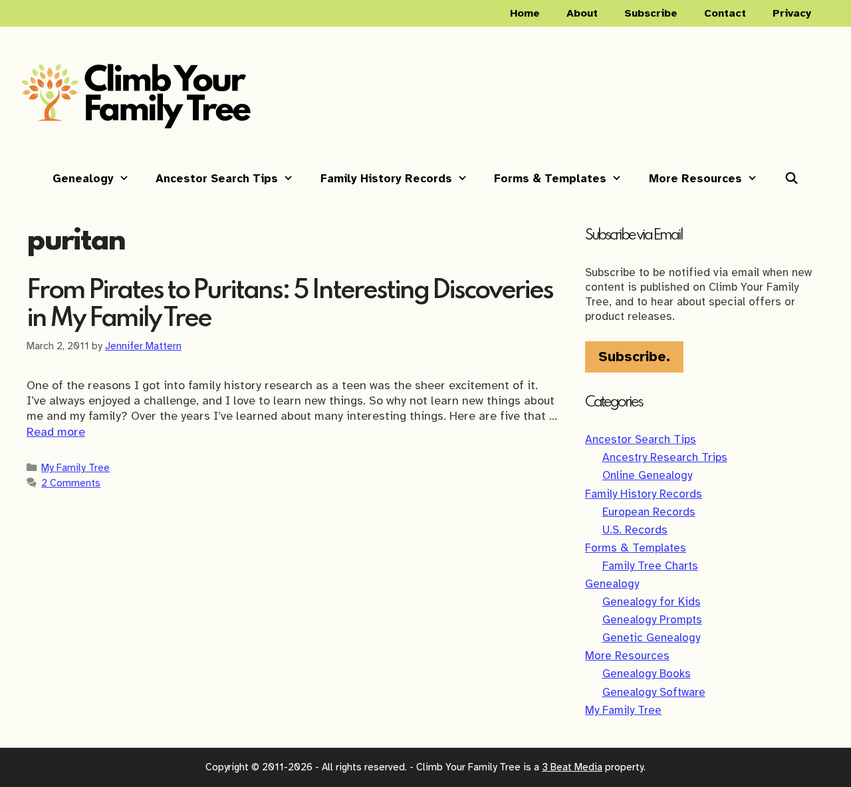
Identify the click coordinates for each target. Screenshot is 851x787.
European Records (648, 512)
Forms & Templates (550, 179)
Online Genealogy (647, 475)
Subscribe (650, 13)
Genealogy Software (653, 692)
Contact (725, 13)
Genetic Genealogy (651, 638)
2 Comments (70, 482)
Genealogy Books (646, 674)
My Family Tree (75, 467)
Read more (56, 431)
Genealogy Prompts (652, 620)
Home (525, 13)
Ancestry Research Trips (664, 457)
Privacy (792, 13)
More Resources (695, 179)
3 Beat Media (572, 767)
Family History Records (386, 179)
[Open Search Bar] (791, 179)
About (582, 13)
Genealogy (83, 179)
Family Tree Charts (650, 566)
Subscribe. (634, 356)
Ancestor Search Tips (217, 179)
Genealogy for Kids (651, 602)
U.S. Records (635, 530)
